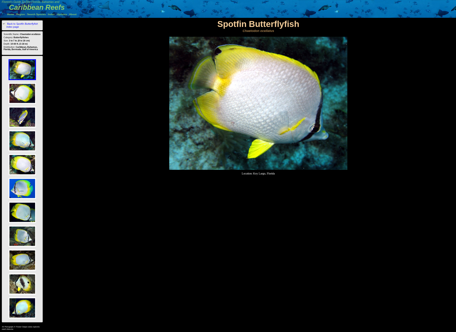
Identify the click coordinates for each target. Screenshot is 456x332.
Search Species (36, 14)
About (73, 14)
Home (10, 14)
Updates (62, 14)
